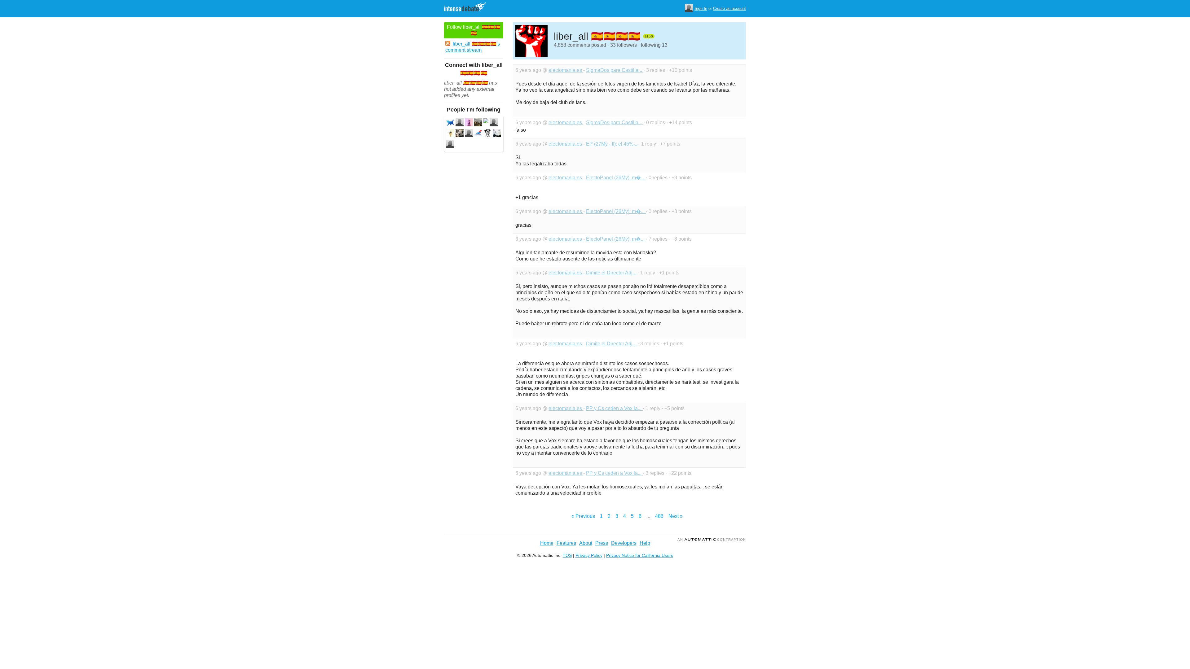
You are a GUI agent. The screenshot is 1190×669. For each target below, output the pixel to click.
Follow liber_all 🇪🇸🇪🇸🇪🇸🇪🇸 (473, 30)
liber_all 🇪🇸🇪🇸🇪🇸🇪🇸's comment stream (472, 47)
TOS (567, 555)
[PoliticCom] (469, 123)
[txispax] (450, 134)
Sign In (700, 8)
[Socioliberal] (478, 134)
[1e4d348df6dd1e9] (487, 134)
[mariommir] (460, 134)
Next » (675, 516)
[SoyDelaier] (450, 123)
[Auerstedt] (478, 123)
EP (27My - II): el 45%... (612, 143)
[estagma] (460, 123)
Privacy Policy (588, 555)
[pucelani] (494, 123)
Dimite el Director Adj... (611, 272)
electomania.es (566, 70)
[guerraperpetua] (469, 134)
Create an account (729, 8)
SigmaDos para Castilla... (614, 70)
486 (659, 516)
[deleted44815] (485, 121)
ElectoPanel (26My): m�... (616, 177)
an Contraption (711, 539)
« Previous (583, 516)
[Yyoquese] (497, 134)
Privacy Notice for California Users (639, 555)
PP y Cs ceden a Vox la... (614, 408)
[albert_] (450, 145)
